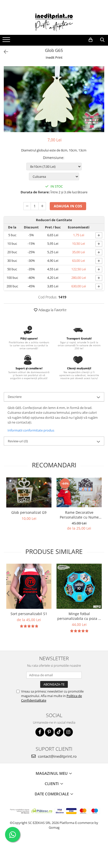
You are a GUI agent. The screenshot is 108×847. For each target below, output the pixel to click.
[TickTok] (59, 732)
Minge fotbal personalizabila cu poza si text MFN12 (79, 616)
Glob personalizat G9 (28, 512)
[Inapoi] (4, 51)
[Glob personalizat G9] (28, 492)
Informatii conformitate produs (31, 430)
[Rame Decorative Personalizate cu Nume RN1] (79, 492)
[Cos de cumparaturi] (90, 40)
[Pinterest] (49, 732)
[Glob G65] (54, 99)
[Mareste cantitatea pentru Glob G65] (42, 206)
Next (100, 104)
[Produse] (7, 41)
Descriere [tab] (15, 396)
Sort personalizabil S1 (29, 613)
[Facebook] (39, 732)
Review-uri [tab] (18, 441)
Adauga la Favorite (52, 309)
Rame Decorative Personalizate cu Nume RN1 (79, 515)
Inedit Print (54, 57)
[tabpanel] (54, 99)
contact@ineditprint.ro (57, 756)
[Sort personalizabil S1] (28, 586)
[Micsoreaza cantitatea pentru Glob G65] (27, 206)
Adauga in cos (68, 206)
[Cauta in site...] (102, 40)
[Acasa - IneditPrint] (54, 22)
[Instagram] (68, 732)
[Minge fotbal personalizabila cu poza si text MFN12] (79, 586)
